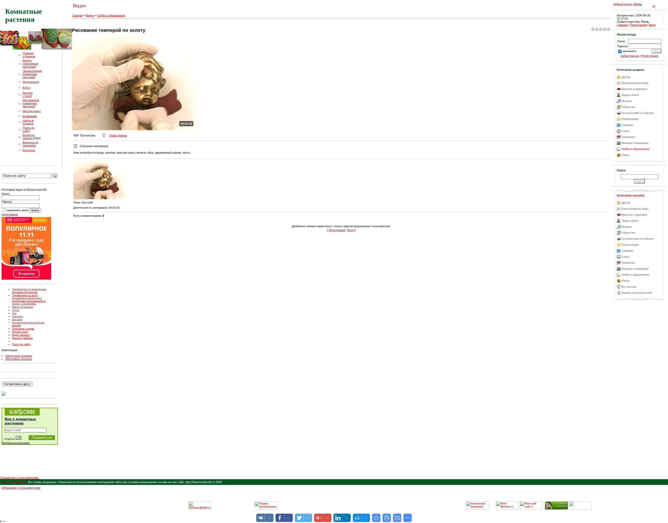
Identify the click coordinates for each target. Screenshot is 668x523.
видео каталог (21, 334)
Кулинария (30, 116)
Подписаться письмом (15, 442)
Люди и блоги (630, 95)
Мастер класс (32, 111)
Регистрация (337, 230)
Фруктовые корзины (18, 358)
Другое (625, 77)
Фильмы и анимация (634, 143)
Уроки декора (118, 135)
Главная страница (29, 55)
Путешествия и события (637, 113)
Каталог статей (28, 94)
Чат (14, 313)
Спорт (625, 131)
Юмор (625, 155)
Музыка (626, 101)
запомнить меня (17, 210)
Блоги (26, 87)
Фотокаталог (31, 81)
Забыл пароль (629, 55)
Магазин (17, 319)
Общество (628, 107)
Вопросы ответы (28, 137)
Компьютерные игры (634, 83)
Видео (90, 15)
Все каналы (629, 286)
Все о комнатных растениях (20, 421)
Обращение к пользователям (19, 477)
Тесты (15, 310)
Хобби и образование (111, 15)
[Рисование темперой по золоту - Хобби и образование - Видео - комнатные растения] (376, 518)
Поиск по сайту (29, 129)
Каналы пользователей (636, 292)
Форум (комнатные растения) (30, 63)
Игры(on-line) (20, 331)
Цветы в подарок (28, 122)
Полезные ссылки (23, 328)
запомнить (629, 51)
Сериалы (627, 125)
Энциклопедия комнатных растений (32, 74)
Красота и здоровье (634, 89)
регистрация (10, 214)
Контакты (29, 150)
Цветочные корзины (18, 355)
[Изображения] (99, 179)
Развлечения (630, 119)
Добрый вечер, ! (627, 4)
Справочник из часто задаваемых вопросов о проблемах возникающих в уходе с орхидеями (29, 299)
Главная (77, 15)
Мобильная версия (13, 482)
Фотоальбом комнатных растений (31, 103)
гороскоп (17, 316)
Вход (351, 230)
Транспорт (628, 137)
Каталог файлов (22, 337)
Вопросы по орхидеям (30, 144)
